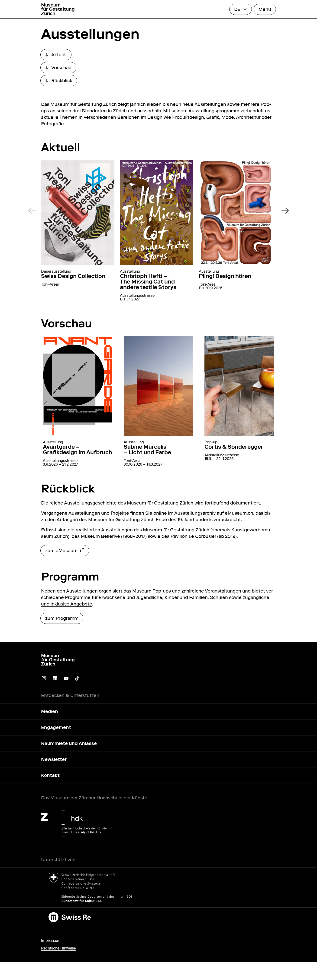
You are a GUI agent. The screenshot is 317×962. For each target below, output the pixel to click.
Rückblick (61, 82)
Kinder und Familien (186, 597)
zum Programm (61, 618)
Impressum (51, 940)
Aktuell (58, 56)
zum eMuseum (61, 552)
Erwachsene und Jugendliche (130, 597)
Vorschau (60, 69)
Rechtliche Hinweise (58, 948)
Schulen (219, 597)
